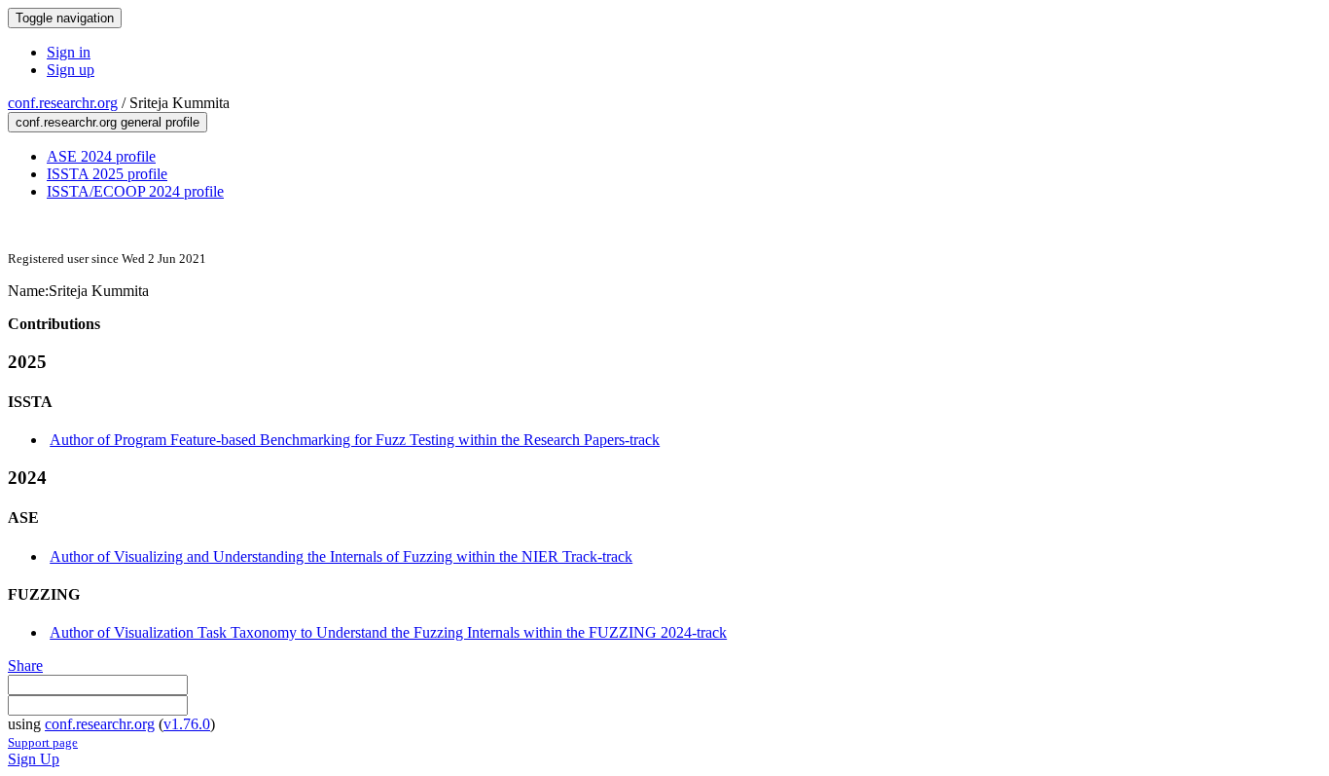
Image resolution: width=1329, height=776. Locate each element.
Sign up (70, 69)
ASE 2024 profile (101, 156)
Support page (43, 742)
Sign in (68, 52)
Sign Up (33, 759)
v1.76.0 (186, 724)
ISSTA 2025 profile (107, 174)
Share (25, 665)
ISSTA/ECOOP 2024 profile (135, 191)
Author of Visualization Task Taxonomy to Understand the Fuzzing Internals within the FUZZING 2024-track (388, 632)
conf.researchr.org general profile (107, 122)
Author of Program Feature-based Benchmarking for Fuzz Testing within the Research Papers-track (355, 439)
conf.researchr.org (63, 102)
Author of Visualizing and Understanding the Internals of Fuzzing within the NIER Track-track (341, 556)
